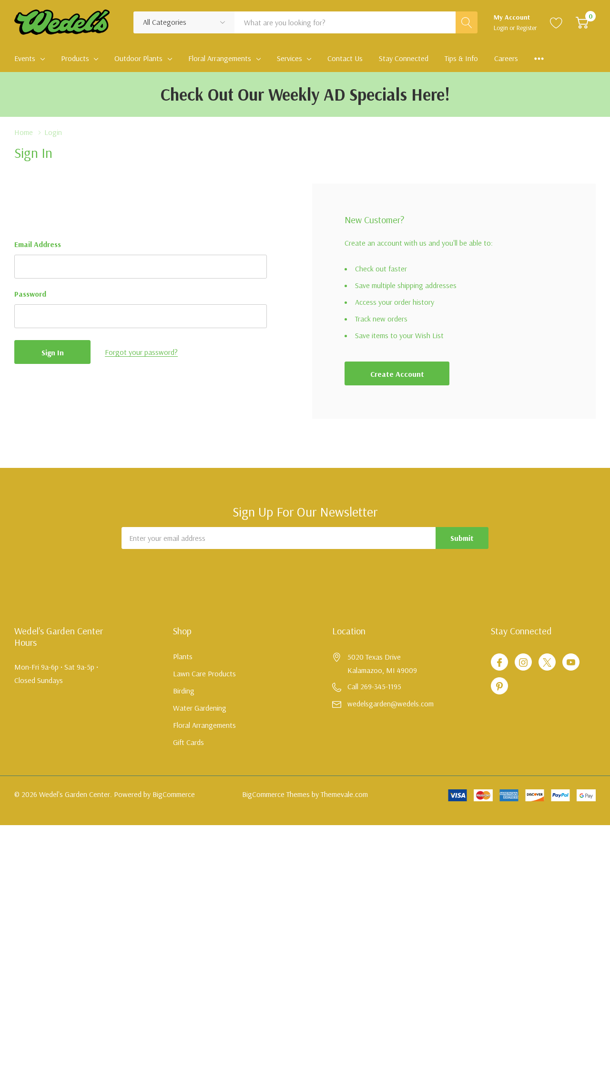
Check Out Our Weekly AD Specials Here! (305, 94)
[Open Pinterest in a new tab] (499, 686)
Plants (183, 656)
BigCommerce (173, 794)
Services (289, 58)
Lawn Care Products (204, 673)
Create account (397, 374)
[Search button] (467, 22)
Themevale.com (344, 794)
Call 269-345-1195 (374, 686)
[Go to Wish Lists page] (556, 22)
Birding (183, 690)
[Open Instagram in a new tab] (523, 662)
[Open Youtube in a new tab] (571, 662)
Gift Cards (188, 742)
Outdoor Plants (138, 58)
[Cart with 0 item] (582, 22)
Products (75, 58)
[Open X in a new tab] (547, 662)
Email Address (37, 244)
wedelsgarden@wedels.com (390, 703)
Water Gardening (199, 708)
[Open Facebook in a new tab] (499, 662)
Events (24, 58)
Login (501, 27)
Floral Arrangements (219, 58)
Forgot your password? (141, 352)
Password (30, 294)
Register (527, 27)
